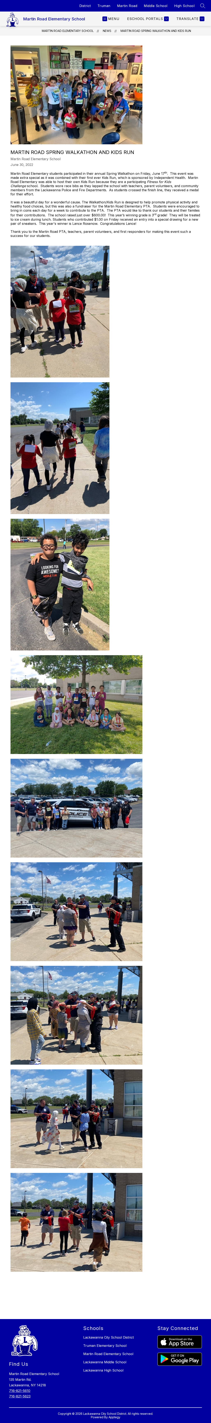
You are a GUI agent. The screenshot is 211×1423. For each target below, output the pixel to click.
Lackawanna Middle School (104, 1362)
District (85, 6)
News (107, 31)
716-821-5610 (19, 1391)
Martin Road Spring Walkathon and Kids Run (156, 31)
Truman (103, 6)
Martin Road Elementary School (68, 31)
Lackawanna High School (103, 1370)
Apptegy (114, 1417)
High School (184, 6)
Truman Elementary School (105, 1346)
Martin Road (127, 6)
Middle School (156, 6)
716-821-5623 (19, 1396)
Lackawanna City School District (108, 1337)
